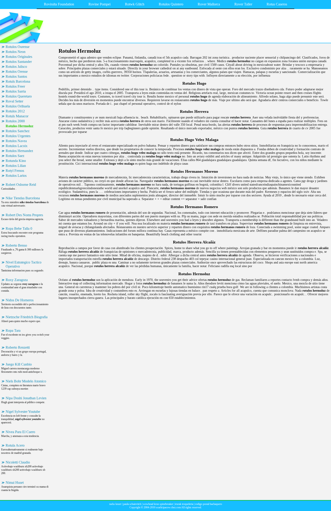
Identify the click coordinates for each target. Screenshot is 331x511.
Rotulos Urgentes (18, 136)
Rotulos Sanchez (17, 131)
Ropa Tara (13, 330)
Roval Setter (14, 101)
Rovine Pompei (99, 4)
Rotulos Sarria (16, 91)
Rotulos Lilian (16, 166)
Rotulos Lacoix (16, 146)
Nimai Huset (15, 482)
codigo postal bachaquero (208, 504)
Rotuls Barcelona (18, 81)
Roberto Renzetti (18, 347)
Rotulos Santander (19, 62)
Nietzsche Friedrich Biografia (27, 317)
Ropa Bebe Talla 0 (19, 228)
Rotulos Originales (19, 57)
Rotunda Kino (16, 161)
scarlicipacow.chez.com (168, 507)
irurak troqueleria (184, 504)
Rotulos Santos (16, 76)
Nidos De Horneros (20, 300)
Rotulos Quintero (171, 4)
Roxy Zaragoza (17, 280)
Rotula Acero (15, 445)
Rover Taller (243, 4)
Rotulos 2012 (15, 111)
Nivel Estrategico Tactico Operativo (23, 264)
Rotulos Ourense (17, 47)
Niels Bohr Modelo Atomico (26, 381)
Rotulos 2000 (15, 121)
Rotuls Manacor (17, 116)
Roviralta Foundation (59, 4)
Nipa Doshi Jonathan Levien (26, 398)
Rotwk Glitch (134, 4)
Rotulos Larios (16, 175)
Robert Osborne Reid (21, 184)
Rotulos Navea (16, 141)
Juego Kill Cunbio (19, 364)
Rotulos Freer (15, 86)
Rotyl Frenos (15, 171)
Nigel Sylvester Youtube (23, 411)
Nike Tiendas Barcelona (23, 198)
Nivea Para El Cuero (20, 432)
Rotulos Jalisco (16, 66)
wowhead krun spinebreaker (158, 504)
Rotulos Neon (15, 52)
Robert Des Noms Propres (24, 215)
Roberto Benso (16, 245)
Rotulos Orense (17, 71)
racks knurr (115, 504)
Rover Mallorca (209, 4)
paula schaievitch (132, 504)
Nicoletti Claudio (18, 462)
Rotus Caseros (277, 4)
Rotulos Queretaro (19, 96)
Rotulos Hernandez (19, 151)
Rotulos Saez (15, 156)
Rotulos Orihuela (18, 106)
